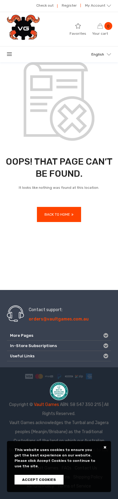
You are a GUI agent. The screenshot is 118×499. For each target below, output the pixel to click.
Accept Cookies (39, 480)
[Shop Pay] (49, 376)
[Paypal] (59, 376)
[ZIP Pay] (79, 376)
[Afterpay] (69, 376)
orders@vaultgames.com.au (59, 319)
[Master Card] (39, 376)
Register (69, 5)
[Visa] (29, 376)
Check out (45, 5)
